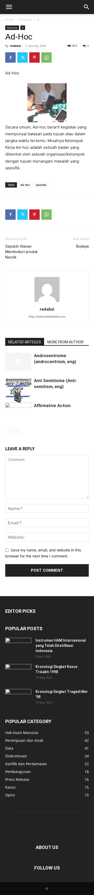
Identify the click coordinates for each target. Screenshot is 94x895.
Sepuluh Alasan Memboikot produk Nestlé (21, 252)
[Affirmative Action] (18, 413)
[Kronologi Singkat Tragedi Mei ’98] (18, 698)
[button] (9, 7)
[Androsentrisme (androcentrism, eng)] (18, 362)
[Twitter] (22, 57)
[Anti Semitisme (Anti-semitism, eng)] (18, 391)
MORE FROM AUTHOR (65, 342)
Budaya (82, 246)
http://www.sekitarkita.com (47, 316)
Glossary (25, 19)
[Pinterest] (34, 57)
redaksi (15, 46)
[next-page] (17, 431)
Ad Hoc (25, 185)
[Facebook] (10, 57)
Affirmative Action (52, 405)
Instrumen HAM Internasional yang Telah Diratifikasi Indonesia (61, 645)
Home (9, 19)
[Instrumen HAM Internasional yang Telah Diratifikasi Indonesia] (18, 647)
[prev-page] (8, 431)
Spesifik (41, 185)
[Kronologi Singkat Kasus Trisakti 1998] (18, 673)
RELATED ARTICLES (24, 342)
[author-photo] (47, 302)
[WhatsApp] (46, 57)
